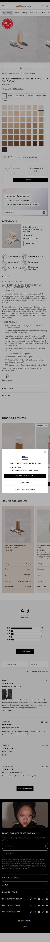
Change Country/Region (25, 489)
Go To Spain (25, 483)
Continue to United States (25, 475)
